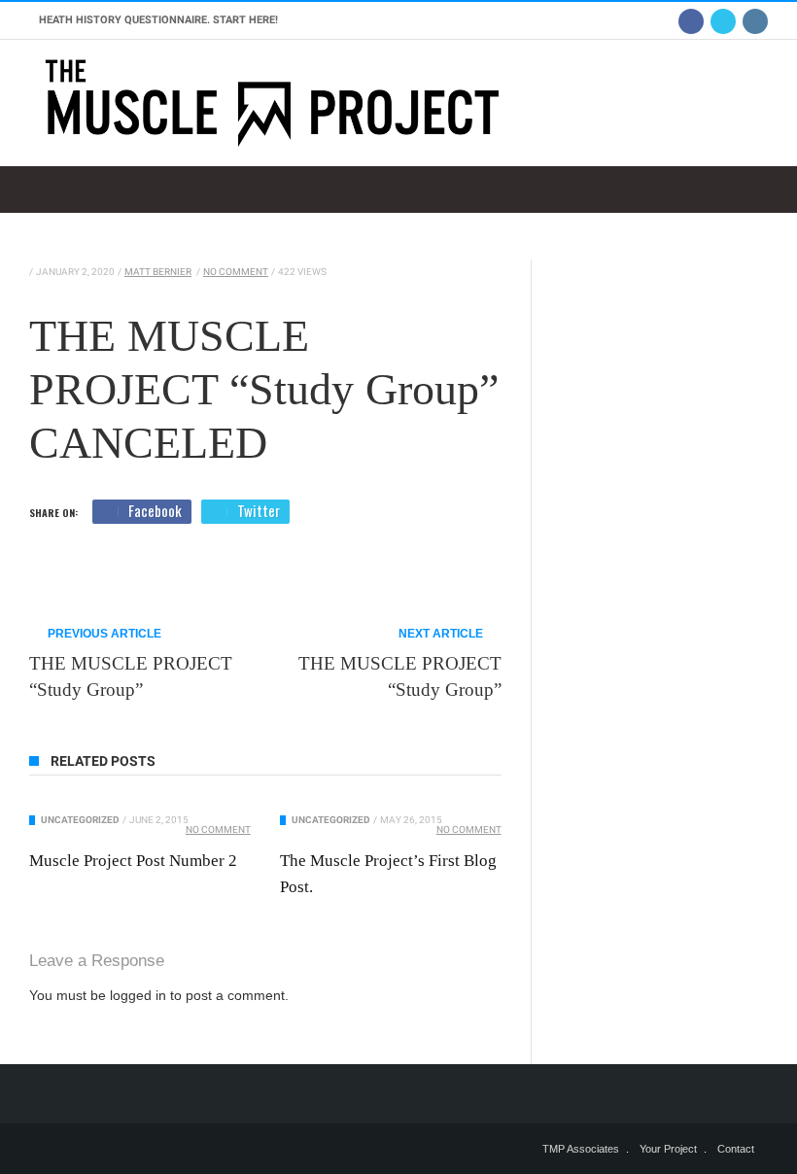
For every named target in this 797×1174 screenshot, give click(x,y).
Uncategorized (80, 819)
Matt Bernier (157, 271)
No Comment (235, 271)
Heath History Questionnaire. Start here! (158, 20)
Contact (735, 1149)
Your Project (668, 1149)
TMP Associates (580, 1149)
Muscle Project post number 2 (133, 860)
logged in (138, 995)
